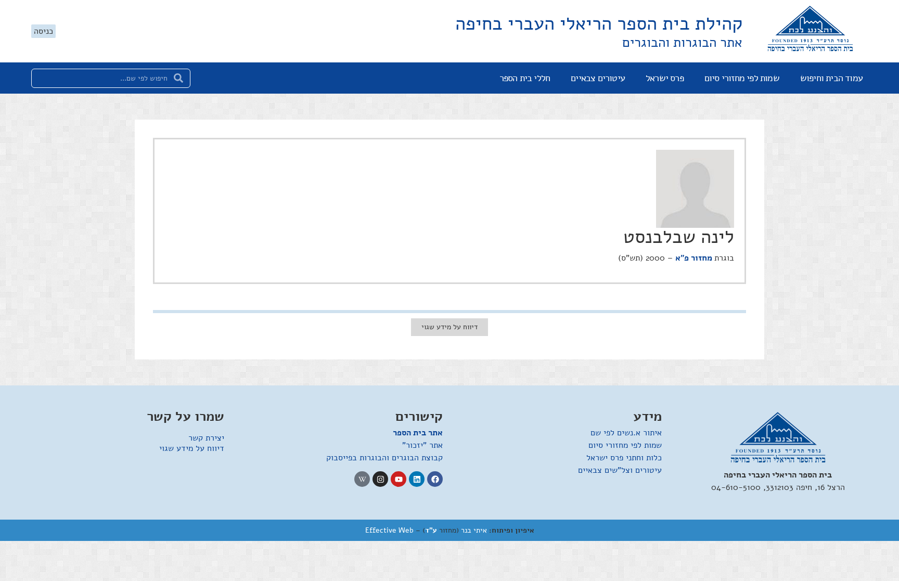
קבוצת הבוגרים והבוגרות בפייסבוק (384, 457)
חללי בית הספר (524, 78)
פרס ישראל (665, 78)
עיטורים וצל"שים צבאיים (620, 470)
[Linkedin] (417, 479)
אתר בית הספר (418, 432)
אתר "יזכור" (422, 445)
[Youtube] (398, 479)
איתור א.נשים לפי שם (626, 432)
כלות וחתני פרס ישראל (624, 457)
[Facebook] (435, 479)
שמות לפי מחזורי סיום (741, 78)
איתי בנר (474, 530)
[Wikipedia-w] (362, 479)
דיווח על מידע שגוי (191, 448)
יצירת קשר (206, 438)
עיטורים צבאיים (598, 78)
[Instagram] (380, 479)
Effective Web (389, 530)
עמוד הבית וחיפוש (831, 78)
